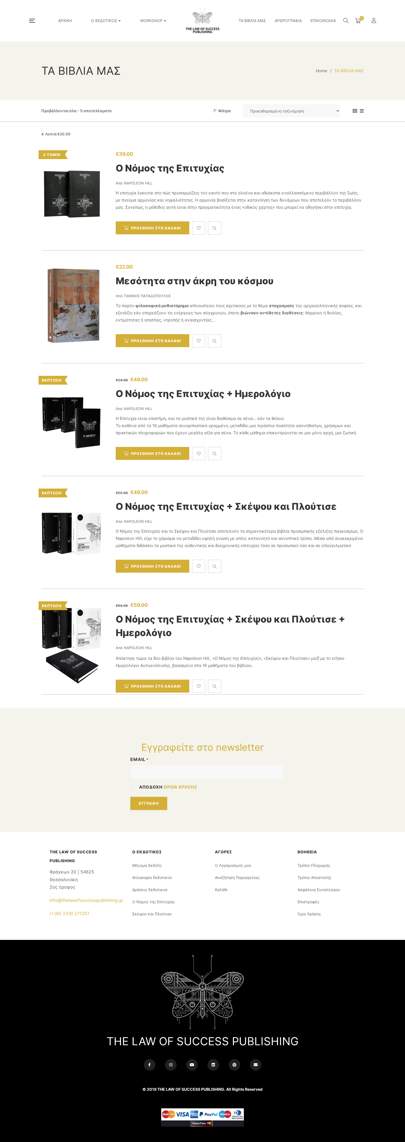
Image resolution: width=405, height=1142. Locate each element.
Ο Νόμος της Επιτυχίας (170, 168)
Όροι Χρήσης (309, 914)
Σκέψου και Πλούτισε (152, 914)
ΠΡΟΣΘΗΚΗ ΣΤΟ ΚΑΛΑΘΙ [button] (156, 228)
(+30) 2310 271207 (70, 913)
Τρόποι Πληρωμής (314, 865)
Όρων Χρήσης (180, 787)
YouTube (192, 1065)
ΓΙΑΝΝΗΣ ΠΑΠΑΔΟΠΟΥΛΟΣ (147, 296)
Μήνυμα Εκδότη (146, 865)
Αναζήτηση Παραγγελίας (237, 877)
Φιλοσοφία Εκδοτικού (152, 877)
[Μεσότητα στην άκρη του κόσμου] (71, 306)
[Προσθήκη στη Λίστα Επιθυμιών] (198, 228)
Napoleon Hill (138, 183)
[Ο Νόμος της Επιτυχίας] (71, 194)
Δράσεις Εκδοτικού (150, 889)
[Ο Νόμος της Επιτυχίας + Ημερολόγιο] (71, 419)
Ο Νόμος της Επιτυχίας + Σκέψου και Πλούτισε (226, 506)
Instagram (171, 1065)
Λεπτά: (58, 134)
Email (139, 759)
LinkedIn (213, 1065)
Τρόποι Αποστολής (314, 877)
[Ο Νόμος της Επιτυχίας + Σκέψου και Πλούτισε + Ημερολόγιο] (71, 645)
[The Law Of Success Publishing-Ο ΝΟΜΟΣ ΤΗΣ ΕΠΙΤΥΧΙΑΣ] (202, 20)
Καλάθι (221, 889)
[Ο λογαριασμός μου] (374, 20)
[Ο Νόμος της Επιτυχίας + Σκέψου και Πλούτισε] (71, 532)
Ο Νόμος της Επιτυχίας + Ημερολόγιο (203, 393)
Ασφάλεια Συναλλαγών (319, 889)
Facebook (149, 1065)
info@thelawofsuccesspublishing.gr (86, 900)
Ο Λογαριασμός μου (233, 865)
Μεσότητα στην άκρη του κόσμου (195, 280)
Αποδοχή (168, 787)
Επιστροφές (308, 901)
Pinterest (234, 1065)
